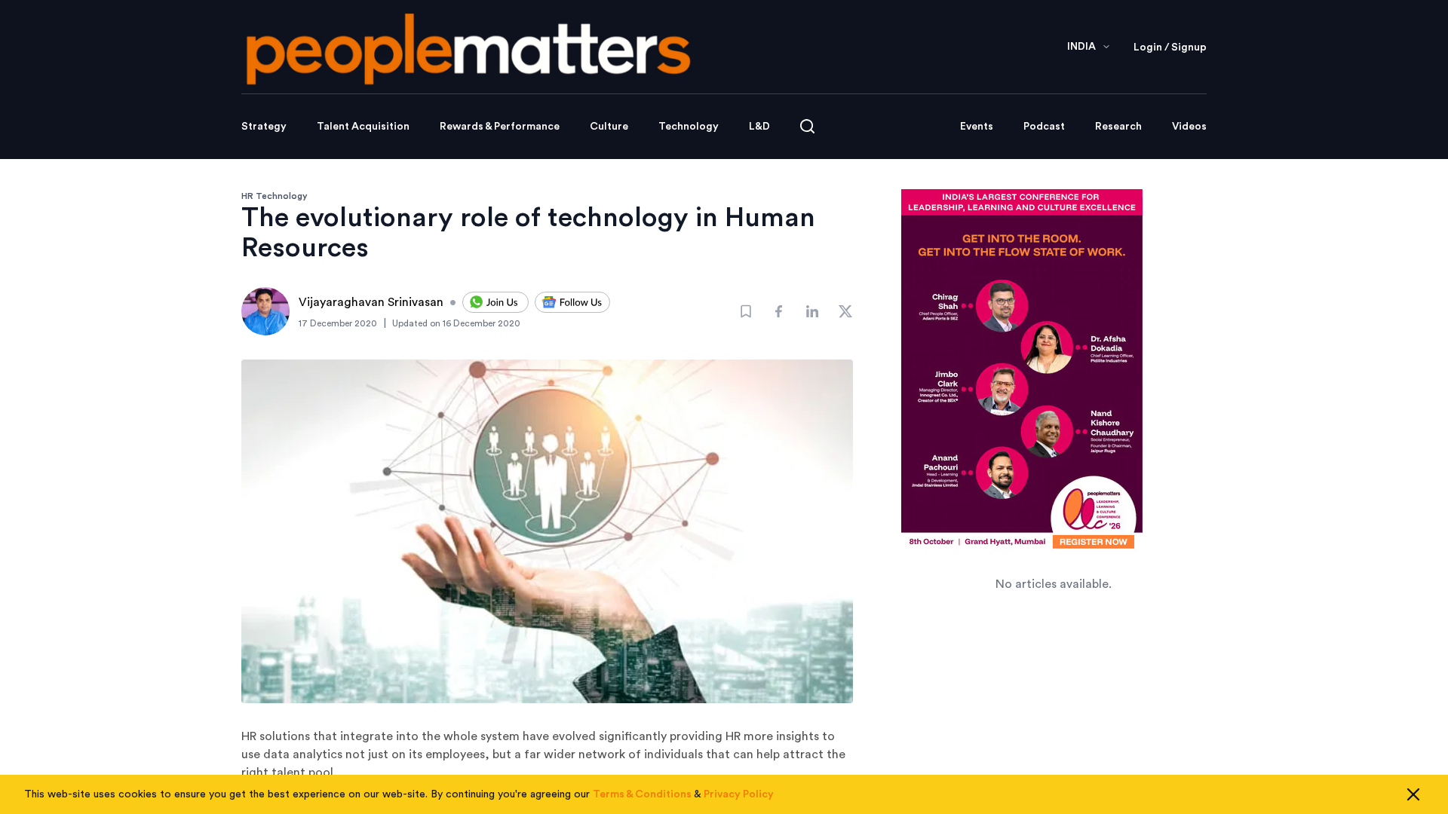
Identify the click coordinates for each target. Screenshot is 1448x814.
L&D (759, 126)
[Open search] (807, 126)
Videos (1189, 126)
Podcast (1044, 126)
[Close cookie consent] (1413, 794)
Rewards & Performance (500, 126)
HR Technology (274, 195)
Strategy (264, 126)
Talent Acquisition (363, 126)
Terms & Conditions (642, 794)
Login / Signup (1170, 47)
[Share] (779, 311)
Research (1118, 126)
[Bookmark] (745, 311)
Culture (609, 126)
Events (976, 126)
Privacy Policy (739, 794)
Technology (688, 126)
